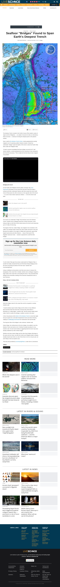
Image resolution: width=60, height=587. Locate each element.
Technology (41, 4)
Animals (6, 4)
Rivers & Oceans (33, 31)
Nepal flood (12, 7)
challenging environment (14, 319)
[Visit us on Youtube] (33, 1)
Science (23, 4)
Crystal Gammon (22, 40)
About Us (33, 566)
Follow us (29, 129)
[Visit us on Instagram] (31, 1)
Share (6, 129)
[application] (20, 170)
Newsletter (36, 129)
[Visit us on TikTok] (37, 1)
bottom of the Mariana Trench (22, 316)
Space (35, 4)
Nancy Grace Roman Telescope (33, 7)
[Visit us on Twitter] (29, 1)
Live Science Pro (53, 7)
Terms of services (18, 253)
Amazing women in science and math (35, 536)
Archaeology (12, 4)
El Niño (44, 7)
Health (18, 4)
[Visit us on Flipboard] (35, 1)
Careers (10, 574)
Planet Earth (29, 4)
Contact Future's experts (22, 568)
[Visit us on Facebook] (27, 1)
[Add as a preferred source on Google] (30, 560)
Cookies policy (24, 571)
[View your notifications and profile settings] (54, 2)
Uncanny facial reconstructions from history (35, 544)
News (41, 40)
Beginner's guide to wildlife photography (45, 534)
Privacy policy (12, 571)
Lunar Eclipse (20, 7)
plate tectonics (7, 347)
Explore (47, 4)
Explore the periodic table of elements (35, 540)
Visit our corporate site (32, 556)
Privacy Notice (6, 254)
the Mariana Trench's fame (16, 141)
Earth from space (24, 533)
